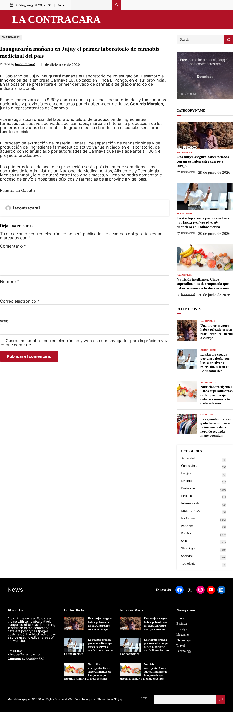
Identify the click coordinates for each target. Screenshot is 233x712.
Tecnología (188, 563)
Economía (187, 496)
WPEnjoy (116, 699)
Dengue (186, 473)
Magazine (182, 634)
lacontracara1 (25, 64)
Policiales (187, 526)
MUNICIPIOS (190, 511)
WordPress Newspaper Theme (87, 699)
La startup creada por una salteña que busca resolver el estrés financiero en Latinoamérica (203, 222)
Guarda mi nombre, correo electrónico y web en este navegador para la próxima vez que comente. (87, 343)
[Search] (228, 39)
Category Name (191, 110)
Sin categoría (189, 548)
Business (181, 623)
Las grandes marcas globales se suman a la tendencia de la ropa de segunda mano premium (215, 427)
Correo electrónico (19, 301)
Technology (183, 651)
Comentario (13, 246)
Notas (61, 5)
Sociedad (206, 415)
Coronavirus (189, 465)
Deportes (186, 480)
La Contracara (56, 19)
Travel (180, 645)
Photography (184, 640)
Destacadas (188, 488)
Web (4, 321)
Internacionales (190, 503)
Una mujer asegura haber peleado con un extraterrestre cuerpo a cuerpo (203, 161)
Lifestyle (182, 629)
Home (180, 618)
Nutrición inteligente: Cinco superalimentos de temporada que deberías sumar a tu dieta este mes (203, 283)
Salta (184, 541)
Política (186, 533)
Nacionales (11, 37)
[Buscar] (116, 5)
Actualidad (184, 214)
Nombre (9, 282)
